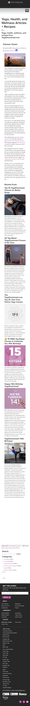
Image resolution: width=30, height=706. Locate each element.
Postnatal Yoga (6, 679)
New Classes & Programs (19, 48)
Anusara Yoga (6, 636)
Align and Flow (6, 634)
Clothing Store (5, 607)
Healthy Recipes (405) (9, 563)
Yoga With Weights (7, 687)
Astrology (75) (7, 559)
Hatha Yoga (5, 655)
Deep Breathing (13, 546)
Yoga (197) (6, 568)
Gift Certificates (5, 603)
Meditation (5, 667)
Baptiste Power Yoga (7, 641)
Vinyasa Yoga (6, 683)
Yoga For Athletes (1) (9, 570)
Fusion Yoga (5, 653)
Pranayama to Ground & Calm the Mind (14, 159)
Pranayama (5, 675)
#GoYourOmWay (5, 613)
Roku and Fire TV (5, 605)
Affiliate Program (5, 615)
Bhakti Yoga (5, 647)
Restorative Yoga (6, 681)
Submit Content (18, 617)
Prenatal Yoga (6, 677)
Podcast (17, 607)
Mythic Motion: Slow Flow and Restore (14, 140)
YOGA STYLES (6, 629)
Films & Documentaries (8, 649)
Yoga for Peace (18, 615)
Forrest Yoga (5, 651)
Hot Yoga (5, 657)
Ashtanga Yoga (6, 639)
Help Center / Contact (7, 622)
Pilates (4, 669)
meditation (11, 163)
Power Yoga (5, 671)
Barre (4, 645)
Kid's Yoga (5, 663)
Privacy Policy (5, 624)
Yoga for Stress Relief (14, 548)
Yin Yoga (5, 685)
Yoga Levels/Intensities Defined (10, 632)
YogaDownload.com (9, 51)
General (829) (7, 561)
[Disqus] (15, 518)
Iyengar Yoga (6, 659)
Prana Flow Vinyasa (7, 673)
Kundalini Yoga (6, 665)
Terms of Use (18, 622)
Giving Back (4, 617)
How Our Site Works (19, 605)
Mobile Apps (18, 603)
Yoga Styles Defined (7, 630)
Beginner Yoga (6, 643)
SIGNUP (5, 597)
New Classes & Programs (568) (11, 565)
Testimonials (18, 613)
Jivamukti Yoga (6, 661)
